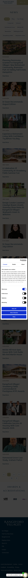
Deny (14, 316)
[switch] (24, 293)
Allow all (14, 308)
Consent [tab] (5, 264)
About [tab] (23, 264)
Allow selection (14, 312)
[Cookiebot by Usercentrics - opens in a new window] (20, 260)
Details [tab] (14, 264)
